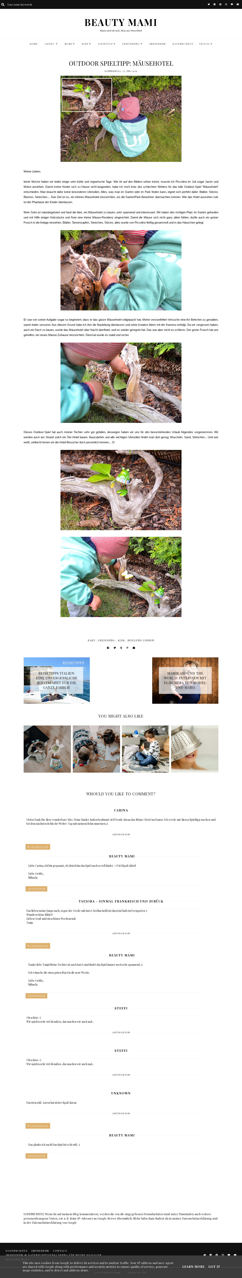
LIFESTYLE (105, 43)
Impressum (157, 43)
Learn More (193, 1267)
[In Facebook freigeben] (108, 648)
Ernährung (131, 43)
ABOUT (50, 43)
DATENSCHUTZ (182, 43)
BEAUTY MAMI (121, 22)
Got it (214, 1267)
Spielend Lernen (141, 640)
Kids (121, 640)
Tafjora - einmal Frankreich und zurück (121, 901)
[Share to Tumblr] (121, 648)
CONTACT (60, 1250)
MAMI (68, 43)
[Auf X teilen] (115, 648)
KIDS (85, 43)
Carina (121, 810)
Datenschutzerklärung (197, 1218)
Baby (91, 640)
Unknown (121, 1093)
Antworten (121, 834)
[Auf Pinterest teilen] (127, 648)
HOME (34, 43)
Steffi (121, 1008)
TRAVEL (204, 43)
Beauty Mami (122, 856)
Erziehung (106, 640)
